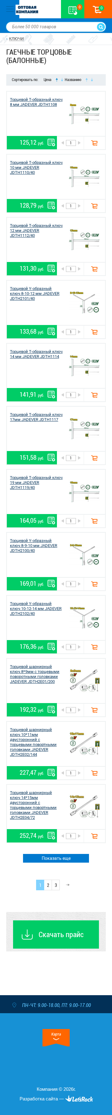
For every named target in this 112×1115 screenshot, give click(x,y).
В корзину (94, 143)
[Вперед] (66, 885)
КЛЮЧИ (16, 38)
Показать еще (56, 858)
